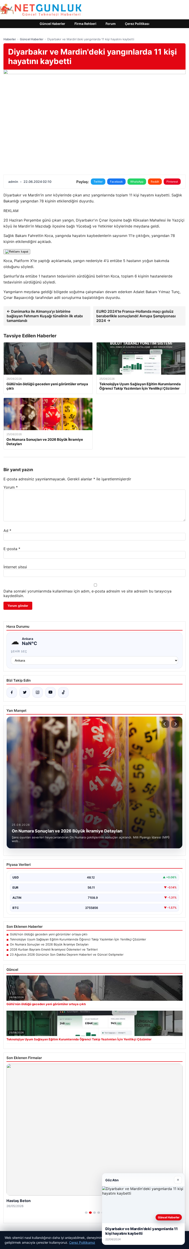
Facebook (116, 181)
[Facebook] (11, 692)
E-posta (11, 548)
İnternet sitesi (15, 567)
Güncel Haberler (52, 24)
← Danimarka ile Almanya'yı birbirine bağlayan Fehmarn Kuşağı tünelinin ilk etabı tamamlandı (45, 316)
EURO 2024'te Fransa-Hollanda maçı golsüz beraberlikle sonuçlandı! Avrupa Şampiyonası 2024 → (136, 316)
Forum (111, 24)
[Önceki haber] (165, 724)
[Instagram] (37, 692)
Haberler (9, 39)
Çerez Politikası (137, 24)
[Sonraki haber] (175, 724)
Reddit (155, 181)
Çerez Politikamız (82, 1242)
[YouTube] (50, 692)
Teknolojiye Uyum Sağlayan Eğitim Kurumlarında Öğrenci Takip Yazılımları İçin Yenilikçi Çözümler (78, 939)
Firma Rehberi (85, 24)
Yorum (10, 487)
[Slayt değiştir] (86, 1212)
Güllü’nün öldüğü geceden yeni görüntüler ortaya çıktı (48, 934)
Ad (7, 530)
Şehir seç (19, 651)
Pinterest (172, 181)
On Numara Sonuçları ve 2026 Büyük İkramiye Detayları (49, 944)
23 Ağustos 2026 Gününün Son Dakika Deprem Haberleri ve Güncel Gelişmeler (67, 954)
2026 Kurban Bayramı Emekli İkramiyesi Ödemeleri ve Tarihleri (54, 949)
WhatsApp (136, 181)
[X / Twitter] (24, 692)
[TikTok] (63, 692)
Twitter (98, 181)
